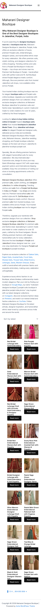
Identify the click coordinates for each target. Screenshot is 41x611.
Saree (13, 263)
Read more (14, 349)
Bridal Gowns (29, 260)
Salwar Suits (33, 254)
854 (16, 591)
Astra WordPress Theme (25, 606)
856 (23, 591)
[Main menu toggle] (38, 5)
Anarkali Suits (17, 257)
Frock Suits (28, 257)
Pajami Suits (7, 257)
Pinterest (8, 299)
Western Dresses (22, 263)
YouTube (22, 301)
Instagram (9, 296)
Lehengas (6, 263)
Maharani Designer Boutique (20, 5)
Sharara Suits (7, 260)
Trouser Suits (18, 260)
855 (19, 591)
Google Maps (17, 285)
